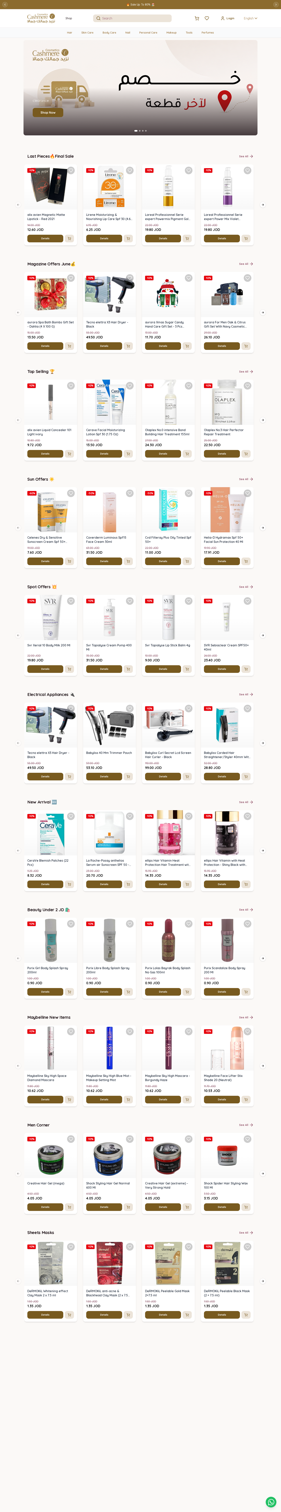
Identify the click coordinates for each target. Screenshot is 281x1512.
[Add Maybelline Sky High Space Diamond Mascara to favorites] (71, 1031)
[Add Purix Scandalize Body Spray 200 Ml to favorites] (247, 924)
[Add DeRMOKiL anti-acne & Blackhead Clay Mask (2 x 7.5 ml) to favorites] (130, 1247)
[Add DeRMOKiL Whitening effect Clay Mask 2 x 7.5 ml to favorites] (71, 1247)
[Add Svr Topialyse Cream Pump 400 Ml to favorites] (130, 601)
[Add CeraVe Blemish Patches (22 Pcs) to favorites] (71, 816)
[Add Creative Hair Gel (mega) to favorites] (71, 1139)
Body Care (109, 32)
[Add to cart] (69, 238)
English (249, 18)
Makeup (171, 32)
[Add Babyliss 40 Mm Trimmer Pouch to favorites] (130, 708)
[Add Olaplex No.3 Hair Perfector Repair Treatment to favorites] (247, 386)
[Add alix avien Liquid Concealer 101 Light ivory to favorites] (71, 386)
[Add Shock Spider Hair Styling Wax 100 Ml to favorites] (247, 1139)
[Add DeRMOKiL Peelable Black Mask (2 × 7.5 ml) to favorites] (247, 1247)
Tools (189, 32)
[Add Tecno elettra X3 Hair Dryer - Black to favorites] (130, 278)
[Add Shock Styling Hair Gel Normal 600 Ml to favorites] (130, 1139)
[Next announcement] (276, 4)
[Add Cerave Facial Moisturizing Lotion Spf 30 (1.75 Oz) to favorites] (130, 386)
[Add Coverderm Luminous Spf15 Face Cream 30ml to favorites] (130, 493)
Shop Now (48, 112)
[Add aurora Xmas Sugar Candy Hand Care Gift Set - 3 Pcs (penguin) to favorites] (188, 278)
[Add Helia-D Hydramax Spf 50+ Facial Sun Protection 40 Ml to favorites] (247, 493)
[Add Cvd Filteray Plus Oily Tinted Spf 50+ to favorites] (188, 493)
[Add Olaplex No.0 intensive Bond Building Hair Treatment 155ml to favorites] (188, 386)
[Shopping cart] (271, 1502)
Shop (69, 18)
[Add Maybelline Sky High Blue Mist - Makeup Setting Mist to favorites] (130, 1031)
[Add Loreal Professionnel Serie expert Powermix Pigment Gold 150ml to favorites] (188, 170)
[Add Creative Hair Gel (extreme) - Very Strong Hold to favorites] (188, 1139)
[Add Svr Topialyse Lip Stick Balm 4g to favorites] (188, 601)
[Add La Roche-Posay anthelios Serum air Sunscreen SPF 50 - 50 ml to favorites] (130, 816)
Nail (127, 32)
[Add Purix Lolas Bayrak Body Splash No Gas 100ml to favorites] (188, 924)
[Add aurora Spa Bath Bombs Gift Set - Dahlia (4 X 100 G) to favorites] (71, 278)
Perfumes (208, 32)
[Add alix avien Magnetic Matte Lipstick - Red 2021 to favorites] (71, 170)
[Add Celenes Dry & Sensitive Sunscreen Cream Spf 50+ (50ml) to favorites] (71, 493)
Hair (69, 32)
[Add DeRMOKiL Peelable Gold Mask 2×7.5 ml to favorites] (188, 1247)
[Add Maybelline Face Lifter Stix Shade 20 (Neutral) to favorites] (247, 1031)
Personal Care (148, 32)
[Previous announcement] (5, 4)
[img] (50, 187)
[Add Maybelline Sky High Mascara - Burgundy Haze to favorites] (188, 1031)
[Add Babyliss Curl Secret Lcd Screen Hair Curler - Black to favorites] (188, 708)
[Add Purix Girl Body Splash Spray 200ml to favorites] (71, 924)
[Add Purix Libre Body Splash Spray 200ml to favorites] (130, 924)
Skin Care (87, 32)
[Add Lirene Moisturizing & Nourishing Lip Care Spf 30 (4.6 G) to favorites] (130, 170)
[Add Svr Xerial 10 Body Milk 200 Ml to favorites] (71, 601)
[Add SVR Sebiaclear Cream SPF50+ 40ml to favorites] (247, 601)
